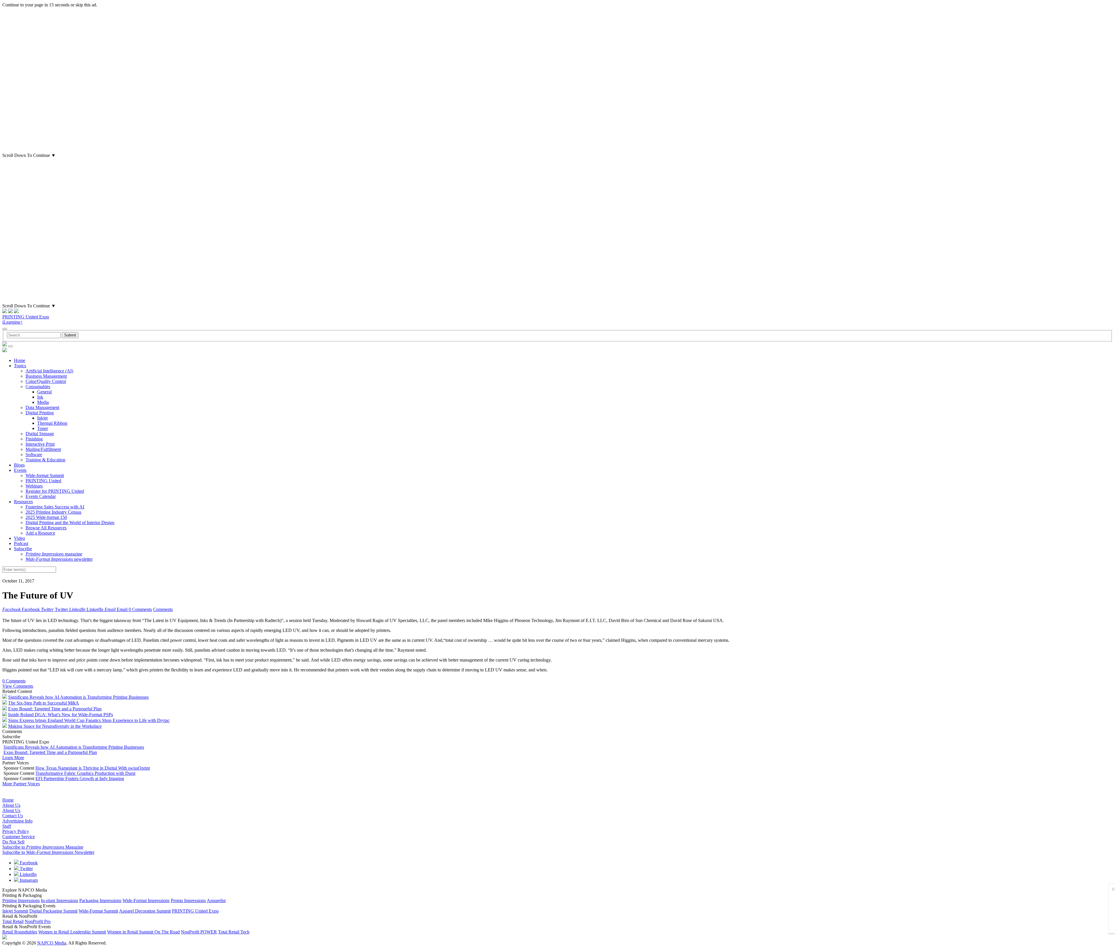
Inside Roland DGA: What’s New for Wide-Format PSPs (60, 714)
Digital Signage (40, 433)
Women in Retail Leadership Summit (72, 931)
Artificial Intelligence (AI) (49, 370)
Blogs (19, 465)
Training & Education (45, 459)
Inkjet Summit (15, 910)
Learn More (13, 757)
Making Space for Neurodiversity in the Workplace (55, 726)
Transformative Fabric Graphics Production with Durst (85, 773)
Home (19, 360)
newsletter (59, 559)
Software (34, 454)
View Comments (17, 686)
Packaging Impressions (100, 900)
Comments (163, 609)
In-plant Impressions (59, 900)
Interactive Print (40, 444)
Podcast (21, 543)
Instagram (28, 880)
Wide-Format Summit (98, 910)
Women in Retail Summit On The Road (143, 931)
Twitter (26, 868)
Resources (23, 501)
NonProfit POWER (199, 931)
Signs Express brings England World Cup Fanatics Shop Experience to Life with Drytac (89, 720)
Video (19, 538)
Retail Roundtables (19, 931)
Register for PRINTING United (55, 491)
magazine (54, 553)
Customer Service (18, 836)
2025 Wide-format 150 (46, 517)
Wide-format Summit (45, 475)
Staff (6, 826)
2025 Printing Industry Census (53, 512)
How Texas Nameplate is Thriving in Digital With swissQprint (92, 768)
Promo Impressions (188, 900)
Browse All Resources (46, 527)
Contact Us (12, 815)
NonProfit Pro (38, 921)
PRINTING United (43, 480)
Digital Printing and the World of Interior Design (70, 522)
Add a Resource (40, 533)
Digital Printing (40, 412)
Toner (42, 428)
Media (43, 402)
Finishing (34, 438)
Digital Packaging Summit (53, 910)
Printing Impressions (21, 900)
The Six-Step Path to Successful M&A (43, 702)
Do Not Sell (13, 841)
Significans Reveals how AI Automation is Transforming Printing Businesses (78, 697)
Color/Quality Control (46, 381)
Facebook (28, 862)
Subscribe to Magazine (42, 847)
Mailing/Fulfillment (43, 449)
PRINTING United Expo (25, 316)
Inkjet (42, 417)
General (44, 391)
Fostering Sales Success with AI (55, 506)
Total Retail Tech (233, 931)
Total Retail (13, 921)
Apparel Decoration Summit (145, 910)
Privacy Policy (15, 831)
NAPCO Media (51, 942)
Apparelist (216, 900)
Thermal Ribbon (52, 423)
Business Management (46, 376)
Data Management (42, 407)
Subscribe (23, 548)
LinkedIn (28, 874)
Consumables (38, 386)
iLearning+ (12, 322)
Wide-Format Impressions (146, 900)
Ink (40, 397)
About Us (11, 805)
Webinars (34, 485)
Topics (20, 365)
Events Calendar (41, 496)
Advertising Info (17, 820)
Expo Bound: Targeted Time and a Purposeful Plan (55, 708)
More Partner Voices (21, 783)
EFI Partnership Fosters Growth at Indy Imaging (79, 778)
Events (20, 470)
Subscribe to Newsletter (48, 852)
